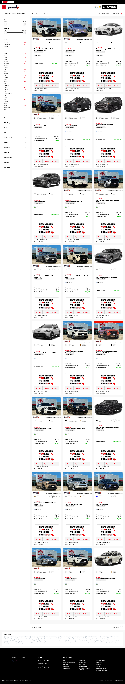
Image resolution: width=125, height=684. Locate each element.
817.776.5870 (110, 7)
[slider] (5, 24)
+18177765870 (55, 63)
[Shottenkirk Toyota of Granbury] (13, 7)
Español (11, 2)
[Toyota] (4, 7)
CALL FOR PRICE (38, 63)
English (5, 2)
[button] (59, 28)
